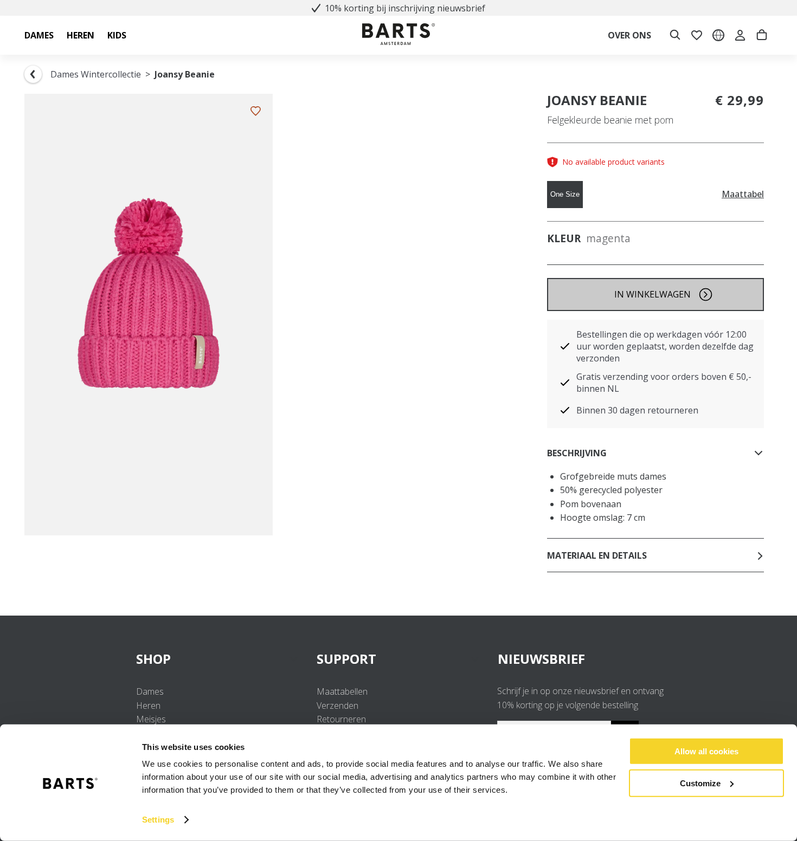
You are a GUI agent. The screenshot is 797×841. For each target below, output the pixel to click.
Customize (700, 782)
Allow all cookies (706, 751)
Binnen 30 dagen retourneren (637, 410)
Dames (150, 691)
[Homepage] (398, 35)
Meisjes (151, 719)
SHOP (153, 659)
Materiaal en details (597, 555)
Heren (148, 705)
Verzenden (337, 705)
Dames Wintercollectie (95, 74)
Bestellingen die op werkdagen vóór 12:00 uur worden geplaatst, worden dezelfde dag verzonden (665, 346)
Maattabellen (342, 691)
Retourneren (341, 719)
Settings (158, 819)
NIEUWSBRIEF (541, 659)
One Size (565, 194)
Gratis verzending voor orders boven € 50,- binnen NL (663, 382)
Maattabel (743, 194)
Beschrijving (577, 453)
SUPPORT (346, 659)
